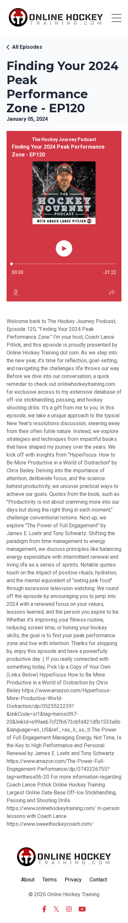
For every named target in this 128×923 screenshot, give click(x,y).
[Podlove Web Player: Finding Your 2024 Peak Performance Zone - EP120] (64, 216)
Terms (49, 880)
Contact (98, 880)
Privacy (73, 880)
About (27, 880)
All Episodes (27, 47)
